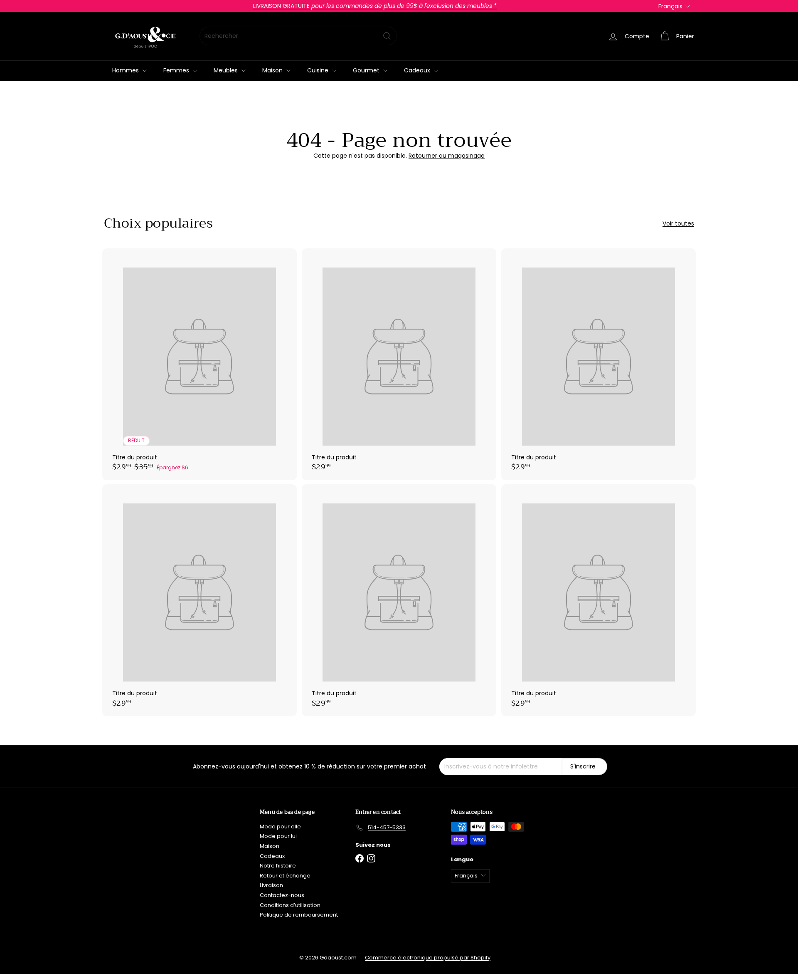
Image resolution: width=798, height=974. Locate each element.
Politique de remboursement (299, 915)
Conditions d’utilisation (290, 905)
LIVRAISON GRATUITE (375, 6)
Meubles (226, 70)
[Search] (387, 36)
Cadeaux (418, 70)
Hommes (126, 70)
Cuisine (318, 70)
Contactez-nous (282, 895)
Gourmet (367, 70)
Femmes (177, 70)
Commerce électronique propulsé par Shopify (427, 958)
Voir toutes (678, 223)
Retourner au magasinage (447, 155)
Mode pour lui (278, 836)
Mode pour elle (280, 826)
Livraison (271, 885)
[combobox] (298, 36)
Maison (273, 70)
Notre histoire (278, 866)
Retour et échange (285, 876)
